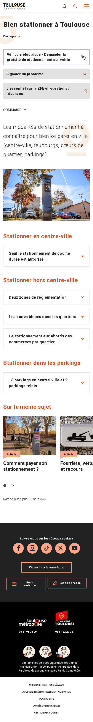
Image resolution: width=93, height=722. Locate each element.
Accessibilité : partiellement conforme (46, 692)
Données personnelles (46, 706)
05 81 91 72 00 (28, 631)
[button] (86, 5)
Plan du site (46, 699)
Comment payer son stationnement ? (25, 466)
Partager (9, 36)
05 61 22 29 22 (64, 631)
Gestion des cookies (46, 713)
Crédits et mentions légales (46, 685)
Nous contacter (29, 584)
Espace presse (70, 583)
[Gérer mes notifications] (64, 6)
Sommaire (12, 110)
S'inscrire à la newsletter (46, 567)
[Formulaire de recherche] (75, 6)
